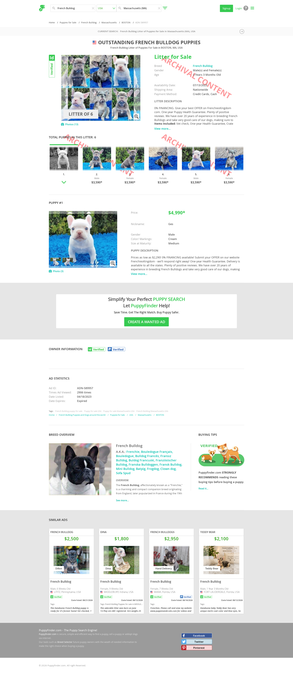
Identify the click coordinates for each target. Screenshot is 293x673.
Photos (71, 124)
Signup (226, 8)
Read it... (203, 488)
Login (238, 8)
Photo (58, 271)
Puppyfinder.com (47, 634)
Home (52, 22)
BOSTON (126, 22)
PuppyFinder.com (50, 630)
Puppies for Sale (68, 22)
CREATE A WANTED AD (146, 321)
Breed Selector (64, 642)
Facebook (199, 635)
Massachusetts (109, 22)
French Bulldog (89, 22)
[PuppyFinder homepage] (42, 8)
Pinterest (199, 648)
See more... (122, 500)
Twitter (199, 641)
